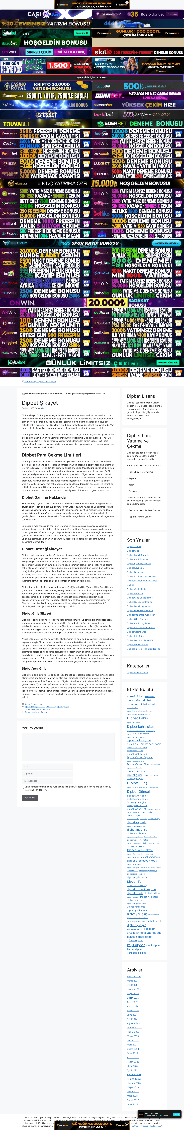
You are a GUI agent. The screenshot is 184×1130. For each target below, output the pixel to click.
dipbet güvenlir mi (133, 812)
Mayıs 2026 (133, 981)
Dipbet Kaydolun (135, 568)
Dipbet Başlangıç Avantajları (141, 615)
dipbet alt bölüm (132, 708)
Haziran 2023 (134, 1083)
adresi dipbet (135, 696)
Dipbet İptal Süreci (136, 636)
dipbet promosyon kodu (142, 860)
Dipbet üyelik (153, 921)
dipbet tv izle (135, 893)
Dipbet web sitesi (149, 896)
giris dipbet (149, 928)
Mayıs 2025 (133, 993)
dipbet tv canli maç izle (141, 889)
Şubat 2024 (133, 1049)
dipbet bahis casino (133, 723)
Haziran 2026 (134, 976)
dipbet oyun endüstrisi (134, 843)
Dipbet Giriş (51, 706)
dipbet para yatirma (151, 843)
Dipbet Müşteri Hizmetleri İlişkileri (143, 649)
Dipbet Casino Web (136, 632)
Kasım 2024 (133, 1010)
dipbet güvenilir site (154, 809)
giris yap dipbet (150, 932)
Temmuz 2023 (134, 1079)
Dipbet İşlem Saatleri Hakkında (37, 709)
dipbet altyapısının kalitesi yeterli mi (138, 714)
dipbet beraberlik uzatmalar (136, 731)
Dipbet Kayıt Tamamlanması (141, 627)
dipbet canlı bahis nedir (137, 747)
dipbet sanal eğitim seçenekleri (137, 868)
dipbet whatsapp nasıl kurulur (136, 904)
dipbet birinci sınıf (133, 734)
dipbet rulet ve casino (134, 864)
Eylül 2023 (132, 1070)
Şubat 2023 (133, 1100)
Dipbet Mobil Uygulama (139, 606)
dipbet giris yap (135, 778)
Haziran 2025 (134, 989)
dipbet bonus (145, 734)
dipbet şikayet (63, 706)
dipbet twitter (152, 893)
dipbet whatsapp (135, 900)
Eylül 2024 (132, 1019)
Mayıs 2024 (133, 1036)
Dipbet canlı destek (137, 754)
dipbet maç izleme (136, 833)
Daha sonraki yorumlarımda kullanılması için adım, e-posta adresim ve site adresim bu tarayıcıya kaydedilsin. (68, 788)
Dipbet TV (134, 881)
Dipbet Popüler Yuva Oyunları (141, 576)
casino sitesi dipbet (139, 700)
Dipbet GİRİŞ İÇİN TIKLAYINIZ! (92, 77)
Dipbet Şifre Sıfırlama (137, 619)
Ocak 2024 (132, 1053)
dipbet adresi (147, 704)
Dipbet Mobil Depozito (138, 555)
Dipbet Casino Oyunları (140, 757)
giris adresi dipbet (134, 929)
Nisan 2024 (133, 1040)
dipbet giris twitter (150, 775)
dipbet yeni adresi (137, 910)
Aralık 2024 (133, 1006)
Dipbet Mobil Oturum (137, 644)
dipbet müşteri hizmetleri (137, 840)
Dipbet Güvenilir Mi (136, 809)
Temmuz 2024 (134, 1027)
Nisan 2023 (133, 1091)
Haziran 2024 (134, 1032)
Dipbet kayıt (154, 818)
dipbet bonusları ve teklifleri (136, 737)
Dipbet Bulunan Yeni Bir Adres (142, 580)
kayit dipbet (136, 945)
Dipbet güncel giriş (136, 802)
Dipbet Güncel (138, 791)
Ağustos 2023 (134, 1074)
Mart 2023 (132, 1096)
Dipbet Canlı (133, 744)
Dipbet (130, 585)
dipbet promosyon (150, 857)
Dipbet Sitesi (132, 871)
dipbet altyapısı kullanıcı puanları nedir (139, 711)
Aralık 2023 (133, 1057)
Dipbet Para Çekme (140, 850)
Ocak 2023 (132, 1104)
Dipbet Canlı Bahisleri (137, 559)
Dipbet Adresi (134, 546)
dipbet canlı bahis (151, 743)
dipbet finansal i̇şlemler (134, 768)
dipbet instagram (134, 815)
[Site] (46, 133)
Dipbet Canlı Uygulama (138, 623)
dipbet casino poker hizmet (135, 761)
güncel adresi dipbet (139, 936)
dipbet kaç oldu (136, 822)
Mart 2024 (132, 1044)
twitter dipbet (135, 949)
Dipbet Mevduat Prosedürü (140, 640)
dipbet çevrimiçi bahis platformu (137, 918)
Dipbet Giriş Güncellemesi (140, 597)
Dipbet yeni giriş (137, 914)
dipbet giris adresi (137, 771)
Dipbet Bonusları (135, 572)
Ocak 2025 (132, 1002)
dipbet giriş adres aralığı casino (137, 787)
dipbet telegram (137, 877)
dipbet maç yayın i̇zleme (135, 837)
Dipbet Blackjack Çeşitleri (139, 602)
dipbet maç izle (137, 829)
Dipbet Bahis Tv (135, 593)
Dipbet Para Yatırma (135, 846)
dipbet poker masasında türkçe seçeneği (140, 854)
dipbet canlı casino (135, 751)
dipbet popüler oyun (133, 857)
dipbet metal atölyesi (150, 837)
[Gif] (92, 183)
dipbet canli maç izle (139, 740)
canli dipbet (150, 697)
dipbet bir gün (150, 731)
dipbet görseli (153, 787)
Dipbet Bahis (137, 718)
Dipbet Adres (132, 704)
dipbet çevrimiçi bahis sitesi (136, 921)
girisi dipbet (133, 933)
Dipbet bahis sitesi (141, 727)
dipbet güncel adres (137, 795)
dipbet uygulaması (133, 897)
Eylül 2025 (132, 985)
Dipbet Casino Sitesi (138, 764)
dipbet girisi (134, 775)
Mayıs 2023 (133, 1087)
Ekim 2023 (132, 1066)
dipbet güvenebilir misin (137, 806)
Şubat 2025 (133, 998)
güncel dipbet (135, 940)
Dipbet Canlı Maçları (137, 589)
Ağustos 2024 (134, 1023)
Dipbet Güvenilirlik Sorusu (140, 610)
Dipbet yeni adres (136, 906)
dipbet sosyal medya (148, 871)
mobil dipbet (153, 945)
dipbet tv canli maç (137, 885)
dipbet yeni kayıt (153, 914)
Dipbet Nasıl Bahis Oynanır (36, 712)
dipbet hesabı (146, 812)
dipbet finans (155, 765)
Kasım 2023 (133, 1062)
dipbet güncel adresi (137, 799)
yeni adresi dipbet (137, 952)
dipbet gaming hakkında (35, 706)
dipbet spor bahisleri (136, 874)
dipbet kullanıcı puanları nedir (136, 826)
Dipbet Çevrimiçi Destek (139, 563)
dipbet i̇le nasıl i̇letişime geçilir (137, 819)
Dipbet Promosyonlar (34, 704)
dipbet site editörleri (154, 868)
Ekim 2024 (132, 1015)
